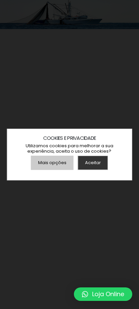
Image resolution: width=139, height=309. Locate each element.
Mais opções (52, 162)
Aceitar (93, 162)
